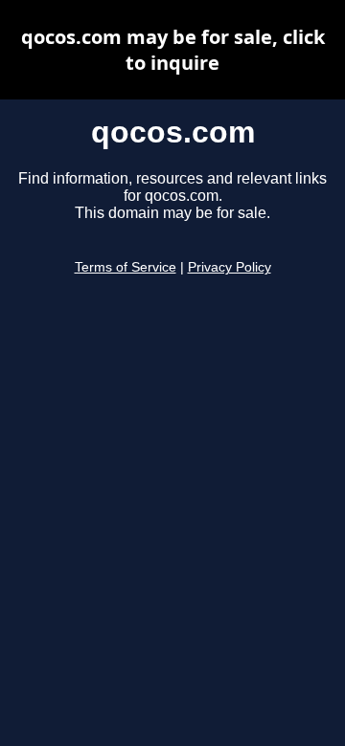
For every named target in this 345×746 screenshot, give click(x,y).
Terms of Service (125, 267)
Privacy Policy (229, 267)
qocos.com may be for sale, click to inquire (173, 50)
